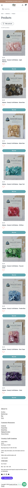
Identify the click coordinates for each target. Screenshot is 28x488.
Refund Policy (4, 430)
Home (2, 13)
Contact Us (3, 425)
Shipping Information (5, 432)
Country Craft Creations (14, 484)
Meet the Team (4, 414)
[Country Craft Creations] (14, 5)
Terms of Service (5, 434)
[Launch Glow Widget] (24, 484)
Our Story (3, 412)
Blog (2, 416)
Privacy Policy (4, 427)
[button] (25, 5)
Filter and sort (8, 23)
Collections (7, 13)
